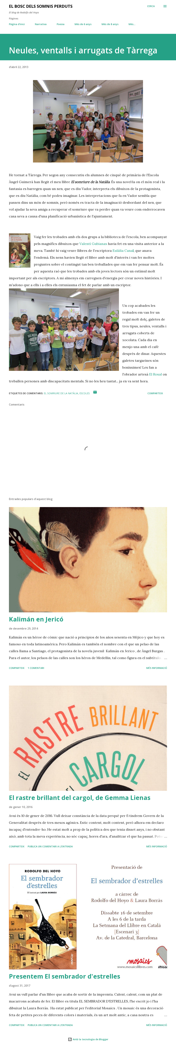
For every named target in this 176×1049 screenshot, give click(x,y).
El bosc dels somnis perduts (41, 6)
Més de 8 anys (110, 24)
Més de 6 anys (83, 24)
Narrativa (41, 24)
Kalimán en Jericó (36, 619)
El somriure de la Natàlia (61, 393)
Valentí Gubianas (93, 244)
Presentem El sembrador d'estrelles (64, 976)
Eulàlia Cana (123, 250)
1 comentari (36, 668)
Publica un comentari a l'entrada (50, 846)
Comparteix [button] (155, 393)
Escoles (84, 393)
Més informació (156, 668)
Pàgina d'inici (17, 24)
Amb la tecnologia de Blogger (90, 1039)
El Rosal (155, 374)
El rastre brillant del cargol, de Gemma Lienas (79, 797)
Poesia (60, 24)
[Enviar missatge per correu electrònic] (95, 393)
